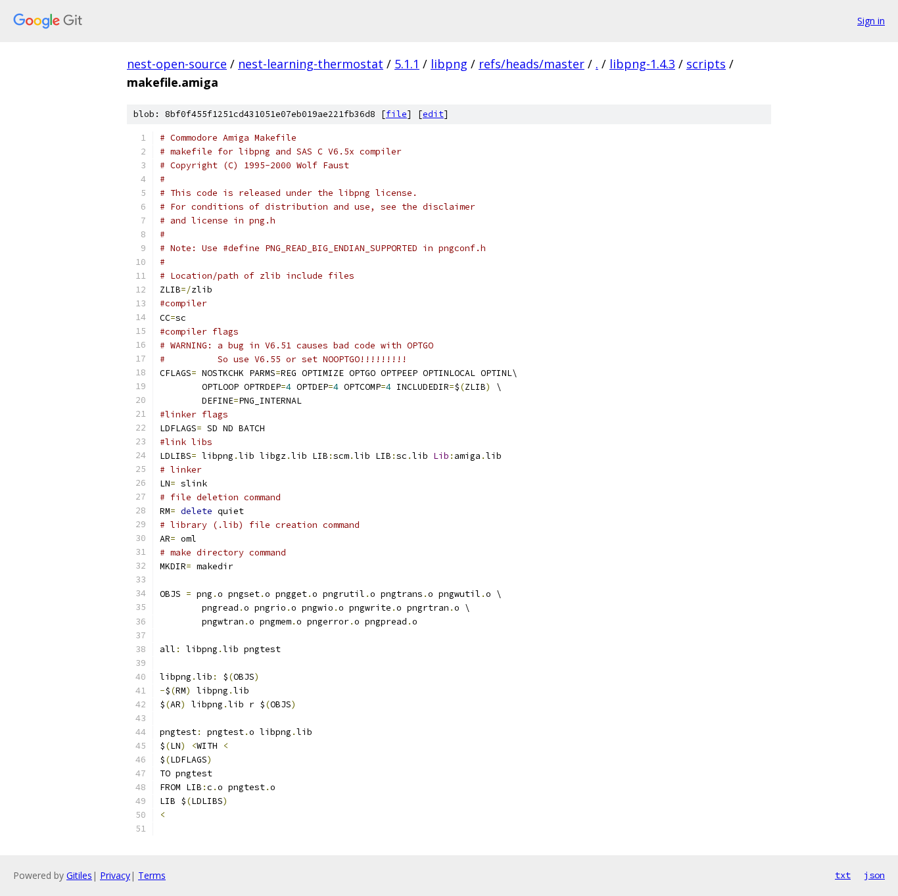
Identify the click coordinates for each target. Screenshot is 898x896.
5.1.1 (406, 64)
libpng (449, 64)
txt (843, 875)
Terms (152, 875)
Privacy (115, 875)
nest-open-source (177, 64)
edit (433, 114)
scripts (706, 64)
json (874, 875)
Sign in (871, 20)
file (396, 114)
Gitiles (79, 875)
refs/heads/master (531, 64)
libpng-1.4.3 (642, 64)
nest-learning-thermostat (310, 64)
